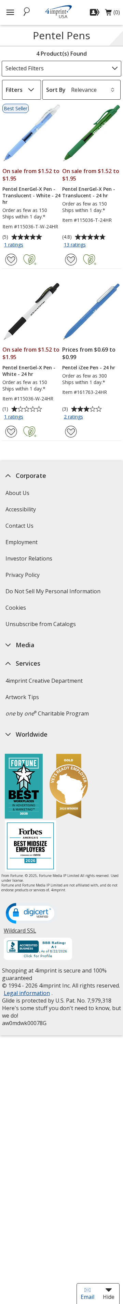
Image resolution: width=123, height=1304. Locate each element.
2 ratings (74, 417)
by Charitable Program (46, 713)
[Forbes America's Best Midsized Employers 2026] (30, 846)
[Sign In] (95, 12)
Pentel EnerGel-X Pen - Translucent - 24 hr (88, 192)
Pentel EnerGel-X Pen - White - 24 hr (28, 370)
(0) (112, 14)
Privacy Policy (23, 577)
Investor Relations (29, 561)
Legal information (26, 993)
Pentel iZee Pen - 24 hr (88, 367)
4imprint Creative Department (43, 680)
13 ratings (75, 245)
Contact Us (19, 525)
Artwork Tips (22, 697)
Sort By (56, 90)
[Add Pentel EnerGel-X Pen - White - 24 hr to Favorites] (11, 432)
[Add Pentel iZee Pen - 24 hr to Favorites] (71, 432)
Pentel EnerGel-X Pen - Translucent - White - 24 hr (31, 195)
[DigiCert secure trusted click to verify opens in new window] (31, 914)
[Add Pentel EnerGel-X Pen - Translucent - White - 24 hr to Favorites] (11, 260)
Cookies (16, 610)
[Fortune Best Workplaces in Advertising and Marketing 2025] (23, 787)
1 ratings (14, 245)
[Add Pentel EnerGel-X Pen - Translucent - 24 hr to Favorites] (71, 260)
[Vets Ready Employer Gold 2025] (68, 787)
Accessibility (20, 509)
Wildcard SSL (19, 933)
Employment (21, 542)
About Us (17, 493)
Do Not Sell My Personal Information (53, 593)
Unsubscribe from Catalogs (41, 626)
